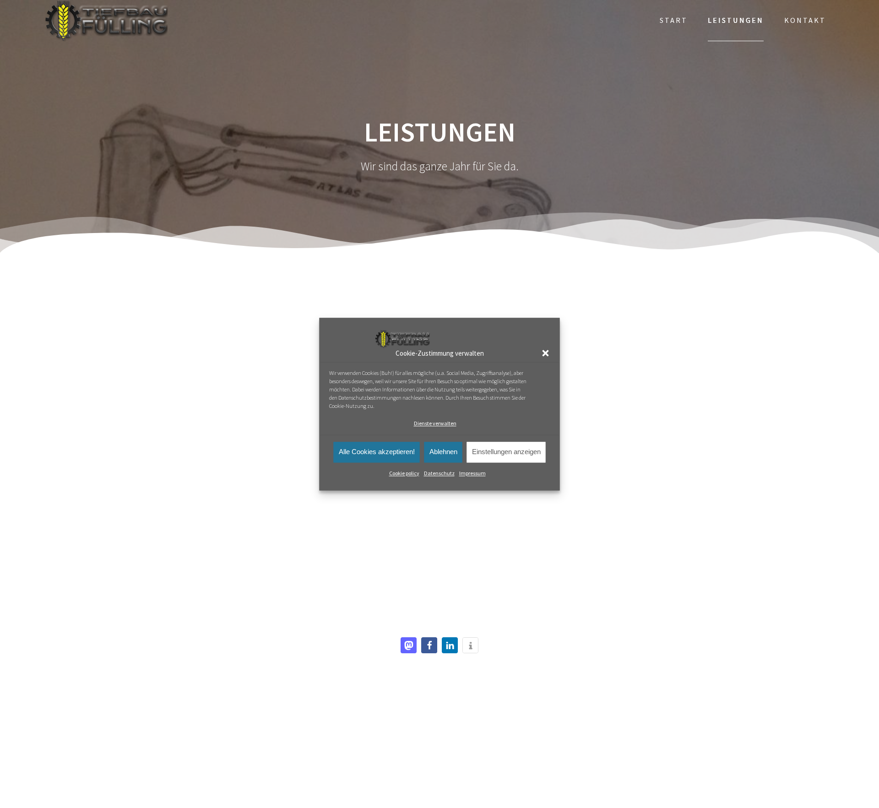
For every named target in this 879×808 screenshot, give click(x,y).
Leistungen (736, 20)
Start (674, 20)
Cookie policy (404, 473)
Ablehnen (443, 452)
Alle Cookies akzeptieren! (377, 452)
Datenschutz (439, 473)
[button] (545, 353)
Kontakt (805, 20)
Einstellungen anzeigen (506, 452)
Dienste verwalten (435, 423)
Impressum (472, 473)
